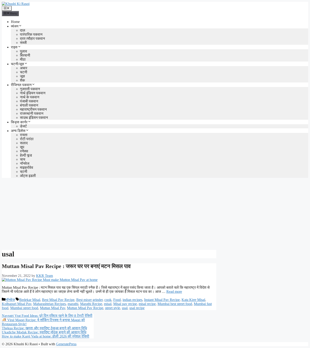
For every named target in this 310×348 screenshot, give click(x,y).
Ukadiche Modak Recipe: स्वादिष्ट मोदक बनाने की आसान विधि (44, 332)
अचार (23, 68)
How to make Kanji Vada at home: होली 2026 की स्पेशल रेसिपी (45, 336)
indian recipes (132, 300)
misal (107, 304)
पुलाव (23, 51)
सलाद (24, 143)
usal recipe (137, 308)
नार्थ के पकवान (29, 97)
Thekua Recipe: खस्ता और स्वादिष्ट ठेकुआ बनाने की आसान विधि (44, 328)
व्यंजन (14, 26)
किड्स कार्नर (19, 122)
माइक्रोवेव (26, 167)
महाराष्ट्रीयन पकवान (33, 109)
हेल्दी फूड (26, 155)
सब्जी (23, 43)
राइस (14, 47)
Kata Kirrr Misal (193, 300)
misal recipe (147, 304)
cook (107, 300)
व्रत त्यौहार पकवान (32, 38)
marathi (73, 304)
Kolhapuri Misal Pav (16, 304)
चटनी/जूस (17, 64)
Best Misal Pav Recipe (58, 300)
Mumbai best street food (174, 304)
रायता (23, 135)
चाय (22, 159)
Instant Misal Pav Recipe (162, 300)
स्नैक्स (24, 151)
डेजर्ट (23, 126)
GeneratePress (66, 344)
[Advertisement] (155, 213)
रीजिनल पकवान (21, 85)
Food (117, 300)
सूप (22, 147)
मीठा (23, 59)
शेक (22, 80)
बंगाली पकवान (29, 105)
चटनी (23, 72)
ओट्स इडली (28, 176)
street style (112, 308)
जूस (22, 76)
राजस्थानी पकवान (31, 113)
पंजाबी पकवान (29, 101)
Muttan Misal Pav (52, 308)
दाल (22, 30)
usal (125, 308)
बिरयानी (25, 55)
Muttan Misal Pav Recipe (85, 308)
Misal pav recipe (125, 304)
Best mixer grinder (89, 300)
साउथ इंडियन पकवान (34, 117)
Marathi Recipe (91, 304)
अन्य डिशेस (18, 131)
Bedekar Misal (29, 300)
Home (15, 22)
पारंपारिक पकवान (31, 34)
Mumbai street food (24, 308)
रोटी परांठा (27, 139)
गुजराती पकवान (30, 89)
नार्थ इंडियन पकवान (32, 93)
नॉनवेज (24, 163)
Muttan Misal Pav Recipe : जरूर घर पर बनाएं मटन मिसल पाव (66, 266)
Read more (174, 291)
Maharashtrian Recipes (49, 304)
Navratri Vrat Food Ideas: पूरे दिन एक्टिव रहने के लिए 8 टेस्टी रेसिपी (47, 316)
